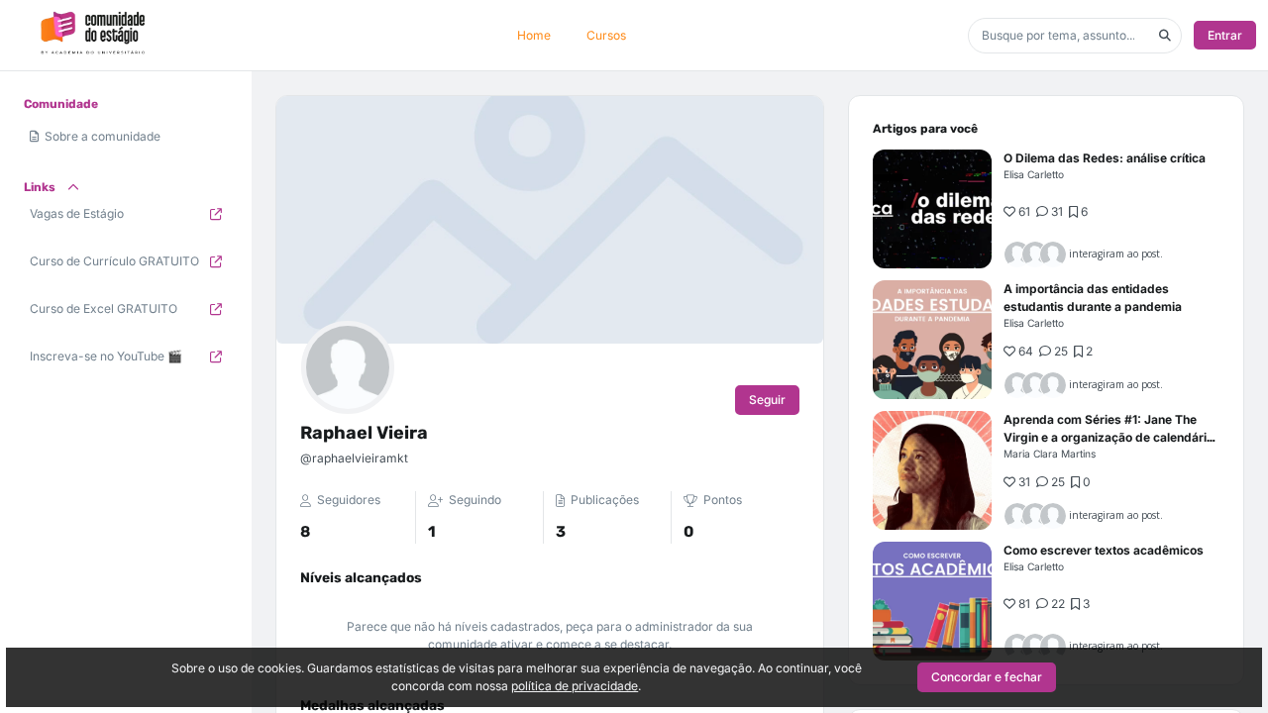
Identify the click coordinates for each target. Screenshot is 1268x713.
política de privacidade (574, 685)
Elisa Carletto (1034, 174)
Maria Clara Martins (1050, 453)
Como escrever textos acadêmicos (1104, 550)
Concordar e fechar (986, 676)
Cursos (606, 35)
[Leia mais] (932, 209)
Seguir (767, 399)
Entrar (1225, 35)
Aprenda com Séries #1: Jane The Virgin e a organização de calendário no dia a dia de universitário (1109, 437)
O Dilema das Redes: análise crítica (1105, 158)
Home (534, 35)
